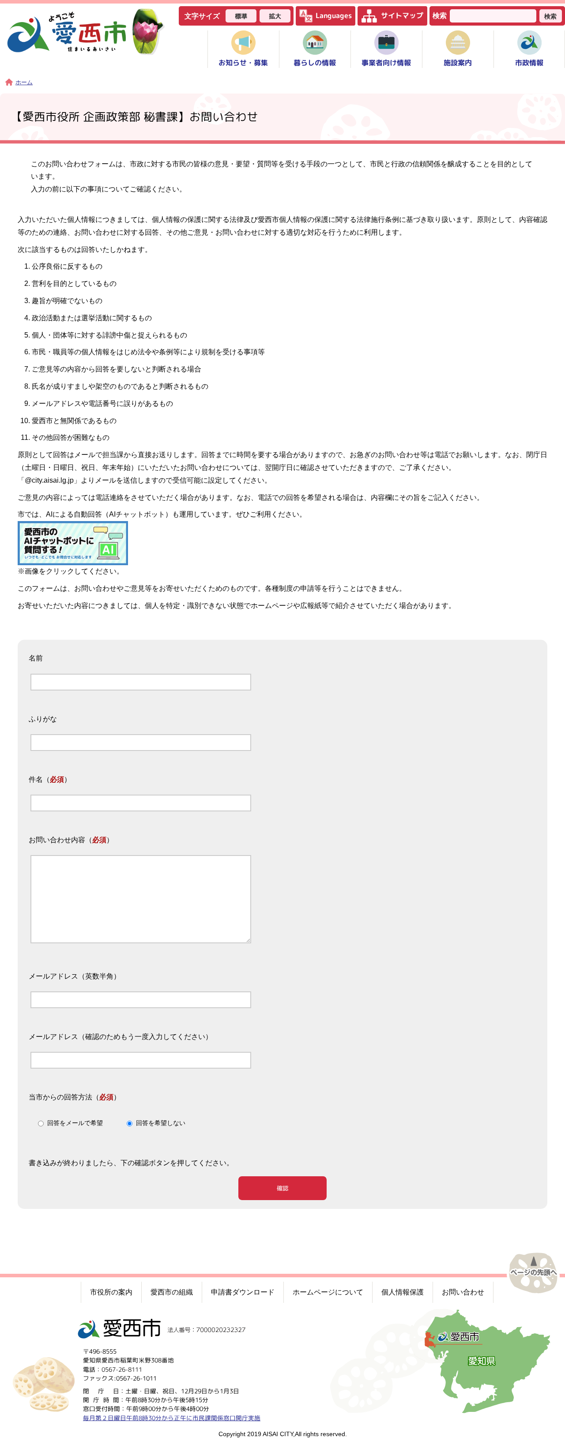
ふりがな (43, 719)
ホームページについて (328, 1292)
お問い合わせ (463, 1292)
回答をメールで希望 (75, 1123)
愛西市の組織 (172, 1292)
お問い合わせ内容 (57, 840)
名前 (36, 658)
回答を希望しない (160, 1123)
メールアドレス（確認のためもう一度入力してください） (120, 1036)
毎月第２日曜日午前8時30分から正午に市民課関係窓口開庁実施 (171, 1417)
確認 (282, 1188)
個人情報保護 (402, 1292)
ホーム (24, 82)
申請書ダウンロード (243, 1292)
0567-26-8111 (122, 1369)
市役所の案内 (111, 1292)
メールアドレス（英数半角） (75, 976)
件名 (36, 779)
